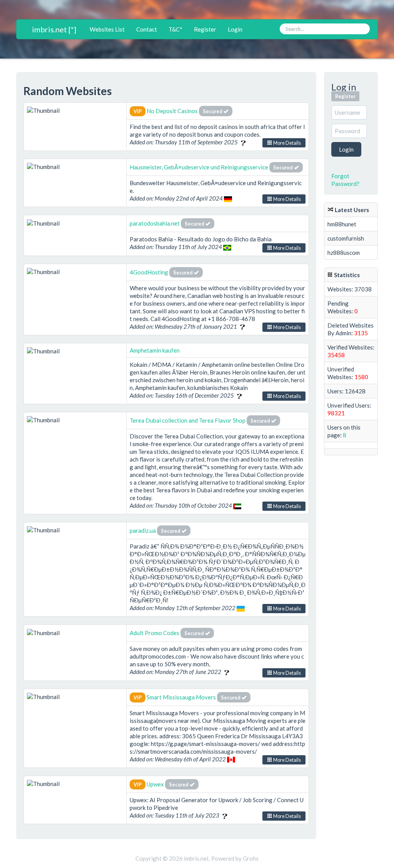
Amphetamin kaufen (155, 350)
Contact (146, 29)
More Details (286, 143)
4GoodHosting (149, 272)
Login (235, 29)
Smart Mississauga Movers (181, 697)
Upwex (155, 784)
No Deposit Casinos (172, 110)
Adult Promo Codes (154, 632)
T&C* (175, 29)
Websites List (107, 29)
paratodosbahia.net (155, 223)
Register (205, 29)
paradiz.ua (143, 530)
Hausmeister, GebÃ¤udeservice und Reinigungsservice (199, 167)
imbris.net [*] (54, 29)
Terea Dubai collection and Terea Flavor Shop (188, 420)
